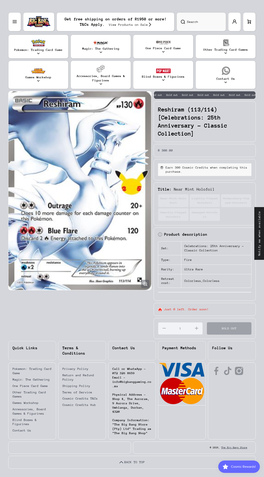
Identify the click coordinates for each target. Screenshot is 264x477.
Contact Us (22, 430)
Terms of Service (77, 392)
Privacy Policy (75, 368)
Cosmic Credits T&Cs (80, 398)
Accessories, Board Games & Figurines (29, 411)
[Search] (181, 21)
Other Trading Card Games (29, 394)
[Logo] (38, 21)
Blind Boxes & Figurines (25, 422)
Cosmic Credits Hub (79, 405)
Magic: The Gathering (31, 379)
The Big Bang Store (234, 447)
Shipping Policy (76, 386)
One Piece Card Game (30, 386)
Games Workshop (26, 402)
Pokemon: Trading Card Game (32, 371)
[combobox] (201, 21)
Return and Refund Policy (78, 377)
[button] (249, 22)
